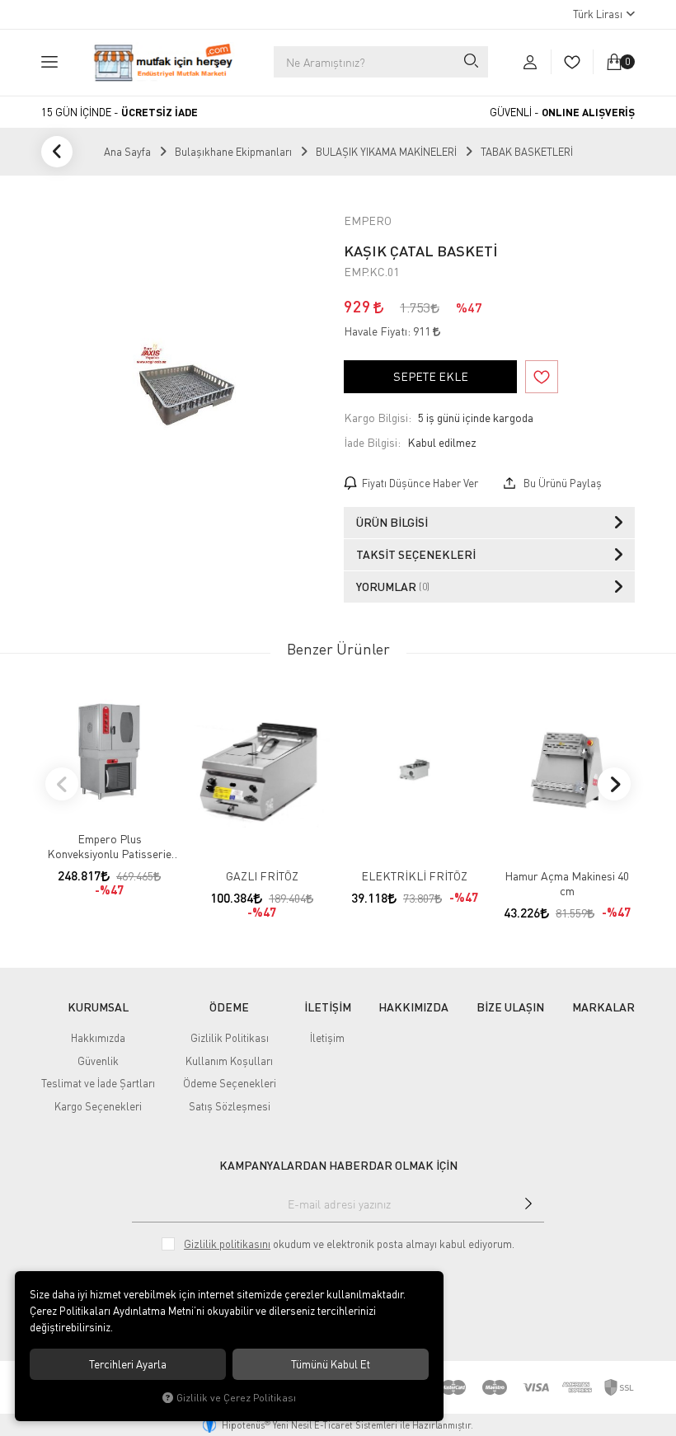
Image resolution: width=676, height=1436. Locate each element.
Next (614, 783)
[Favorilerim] (572, 61)
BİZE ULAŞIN (510, 1007)
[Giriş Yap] (530, 61)
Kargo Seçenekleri (98, 1106)
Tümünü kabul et (330, 1364)
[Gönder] (528, 1203)
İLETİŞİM (327, 1007)
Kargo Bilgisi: (377, 418)
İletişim (327, 1037)
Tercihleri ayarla (128, 1364)
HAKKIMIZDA (413, 1007)
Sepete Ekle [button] (430, 376)
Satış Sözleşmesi (229, 1106)
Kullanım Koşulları (229, 1061)
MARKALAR (603, 1007)
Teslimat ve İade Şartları (98, 1083)
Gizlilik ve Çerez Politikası (236, 1397)
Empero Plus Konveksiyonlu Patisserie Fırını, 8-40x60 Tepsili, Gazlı (109, 846)
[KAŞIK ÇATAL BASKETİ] (186, 394)
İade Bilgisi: (372, 442)
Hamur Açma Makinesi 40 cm (567, 883)
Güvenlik (98, 1061)
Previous (61, 783)
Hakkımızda (98, 1037)
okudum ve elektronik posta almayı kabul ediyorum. (349, 1244)
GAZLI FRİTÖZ (262, 876)
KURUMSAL (98, 1007)
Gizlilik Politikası (229, 1037)
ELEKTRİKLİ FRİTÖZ (414, 876)
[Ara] (470, 61)
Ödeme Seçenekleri (229, 1083)
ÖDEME (229, 1007)
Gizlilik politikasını (227, 1244)
